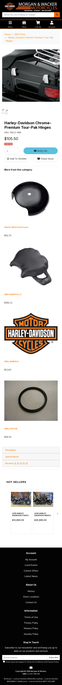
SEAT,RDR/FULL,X (12, 294)
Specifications (12, 456)
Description (10, 450)
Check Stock (47, 158)
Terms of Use (31, 617)
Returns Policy (31, 628)
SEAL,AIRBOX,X (11, 361)
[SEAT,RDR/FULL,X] (31, 266)
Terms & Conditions (35, 662)
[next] (57, 513)
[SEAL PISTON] (31, 400)
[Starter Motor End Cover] (31, 199)
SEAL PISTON (10, 428)
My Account (31, 559)
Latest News (31, 576)
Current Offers (31, 570)
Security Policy (31, 634)
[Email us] (31, 667)
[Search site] (57, 14)
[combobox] (28, 14)
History (31, 591)
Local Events (31, 565)
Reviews (9, 463)
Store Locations (31, 596)
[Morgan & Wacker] (31, 5)
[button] (16, 158)
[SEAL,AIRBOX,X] (31, 333)
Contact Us (31, 602)
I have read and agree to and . (32, 662)
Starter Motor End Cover (16, 227)
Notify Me (41, 150)
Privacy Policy (31, 622)
